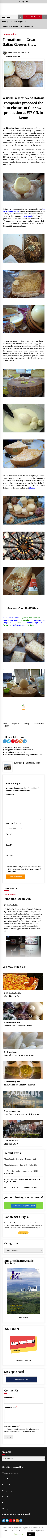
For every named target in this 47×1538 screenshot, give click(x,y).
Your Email (9, 1397)
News (4, 1503)
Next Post (9, 889)
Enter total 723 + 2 (13, 823)
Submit (8, 1437)
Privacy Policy (7, 1491)
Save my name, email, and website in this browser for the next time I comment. (24, 869)
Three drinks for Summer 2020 (15, 1188)
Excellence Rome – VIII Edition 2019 (21, 1114)
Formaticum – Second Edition (18, 1026)
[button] (20, 17)
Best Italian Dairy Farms (13, 752)
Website (9, 856)
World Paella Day (12, 996)
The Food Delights (10, 34)
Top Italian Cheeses (34, 755)
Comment (10, 795)
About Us (5, 1479)
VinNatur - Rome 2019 (17, 898)
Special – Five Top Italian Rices (19, 1055)
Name (9, 834)
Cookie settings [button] (19, 1534)
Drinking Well (10, 894)
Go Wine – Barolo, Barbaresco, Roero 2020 (20, 1171)
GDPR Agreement (12, 1426)
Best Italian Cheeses (22, 750)
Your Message (10, 1407)
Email (9, 845)
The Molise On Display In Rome (19, 1085)
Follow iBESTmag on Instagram (25, 1206)
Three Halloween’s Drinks (13, 1165)
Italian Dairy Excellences (13, 755)
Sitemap (5, 1509)
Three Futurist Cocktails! (13, 1159)
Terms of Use (7, 1485)
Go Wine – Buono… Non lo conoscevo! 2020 (20, 1179)
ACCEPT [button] (31, 1534)
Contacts (5, 1497)
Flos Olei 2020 (11, 1144)
